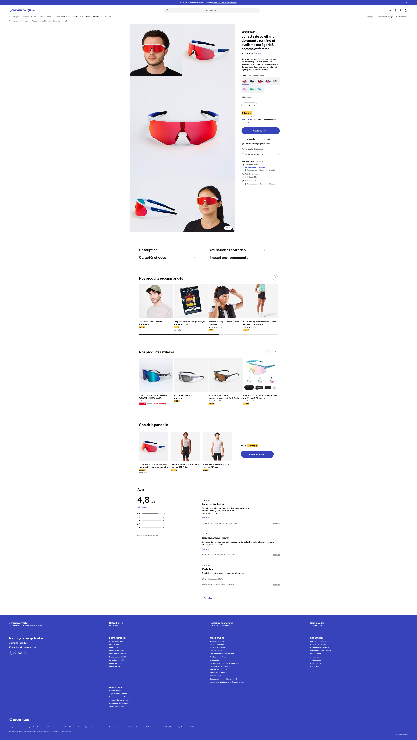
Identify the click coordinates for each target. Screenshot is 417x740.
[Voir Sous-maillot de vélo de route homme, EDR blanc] (217, 446)
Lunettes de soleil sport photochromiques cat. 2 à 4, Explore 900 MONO (224, 396)
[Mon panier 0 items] (405, 10)
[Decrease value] (244, 105)
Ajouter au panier (260, 131)
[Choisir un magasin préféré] (390, 10)
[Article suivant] (275, 277)
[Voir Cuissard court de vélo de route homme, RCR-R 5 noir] (185, 446)
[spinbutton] (249, 105)
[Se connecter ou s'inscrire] (400, 10)
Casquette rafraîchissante (150, 322)
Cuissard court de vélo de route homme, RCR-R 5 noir (185, 465)
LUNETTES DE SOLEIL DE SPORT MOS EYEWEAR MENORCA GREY (155, 396)
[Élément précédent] (268, 277)
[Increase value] (254, 105)
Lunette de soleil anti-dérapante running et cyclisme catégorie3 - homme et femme (153, 465)
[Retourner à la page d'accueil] (22, 10)
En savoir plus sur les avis (146, 535)
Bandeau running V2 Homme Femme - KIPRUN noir (225, 323)
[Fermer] (406, 2)
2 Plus (228, 228)
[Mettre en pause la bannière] (403, 2)
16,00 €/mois (248, 120)
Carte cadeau (401, 17)
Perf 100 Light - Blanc (183, 395)
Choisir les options (257, 454)
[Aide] (395, 10)
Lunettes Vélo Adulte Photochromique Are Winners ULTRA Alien (260, 396)
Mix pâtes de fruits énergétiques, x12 (190, 322)
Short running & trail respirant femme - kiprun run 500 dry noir (260, 323)
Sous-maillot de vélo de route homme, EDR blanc (216, 465)
